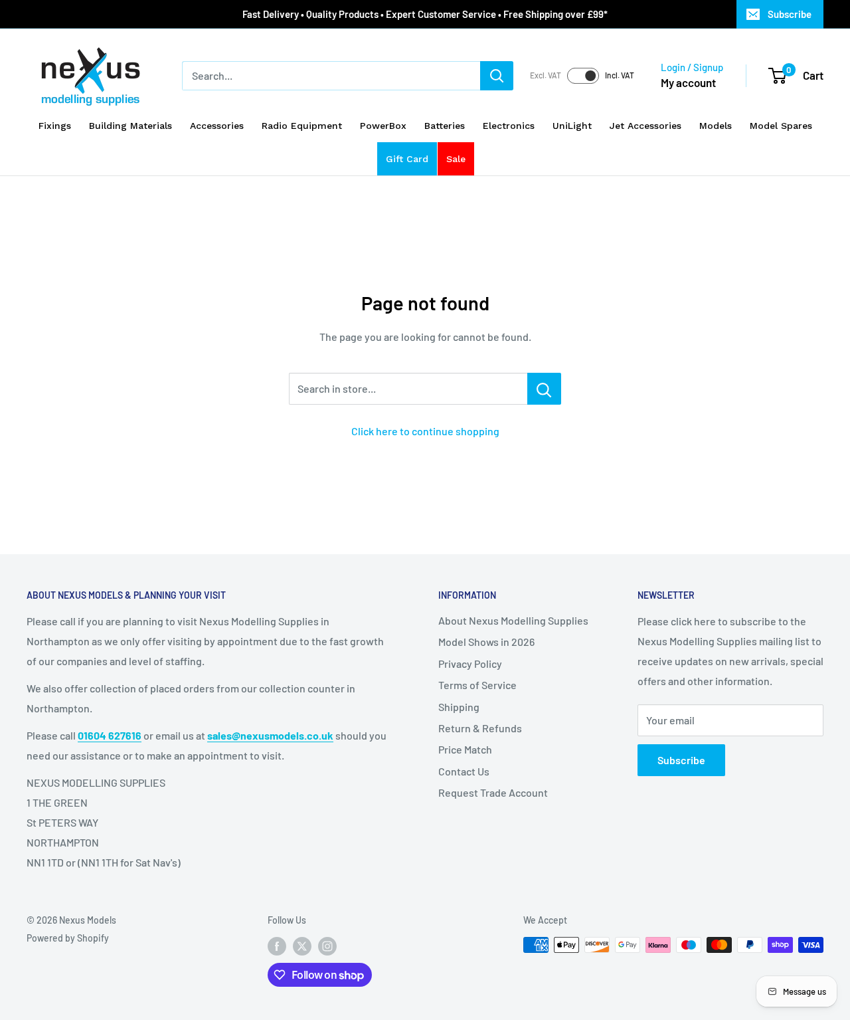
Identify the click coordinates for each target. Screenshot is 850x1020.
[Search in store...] (544, 389)
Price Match (465, 749)
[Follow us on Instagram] (327, 946)
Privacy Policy (470, 663)
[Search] (496, 75)
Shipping (458, 706)
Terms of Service (477, 684)
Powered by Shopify (68, 938)
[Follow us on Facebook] (277, 946)
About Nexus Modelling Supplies (513, 620)
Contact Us (463, 771)
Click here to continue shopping (425, 431)
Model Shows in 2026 (486, 641)
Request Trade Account (493, 792)
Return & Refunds (480, 728)
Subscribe (789, 14)
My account (688, 82)
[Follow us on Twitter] (302, 946)
